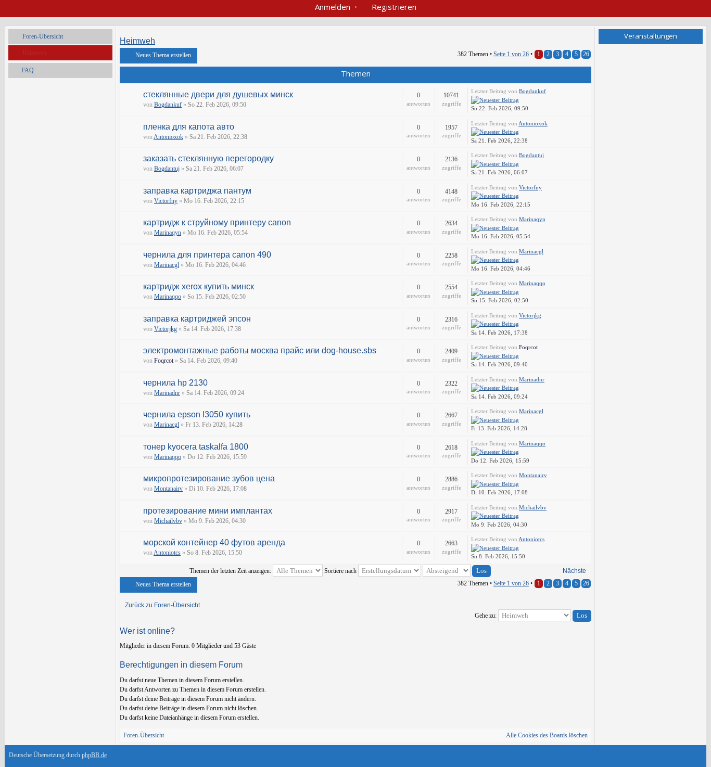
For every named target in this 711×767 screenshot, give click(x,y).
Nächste (574, 571)
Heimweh (34, 52)
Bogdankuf (168, 104)
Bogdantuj (167, 168)
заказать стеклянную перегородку (208, 158)
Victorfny (165, 200)
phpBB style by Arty (655, 757)
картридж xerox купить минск (198, 286)
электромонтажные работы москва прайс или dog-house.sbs (259, 350)
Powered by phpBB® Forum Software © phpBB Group (686, 757)
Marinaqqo (167, 296)
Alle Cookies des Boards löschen (547, 735)
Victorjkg (165, 329)
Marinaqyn (167, 232)
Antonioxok (168, 136)
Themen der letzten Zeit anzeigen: (231, 570)
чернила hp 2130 (175, 382)
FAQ (27, 70)
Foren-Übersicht (42, 36)
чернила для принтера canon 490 (207, 254)
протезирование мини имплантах (207, 510)
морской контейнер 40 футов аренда (214, 542)
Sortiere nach (341, 570)
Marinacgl (166, 265)
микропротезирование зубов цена (209, 478)
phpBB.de (94, 755)
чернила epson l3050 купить (196, 414)
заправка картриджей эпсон (197, 318)
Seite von (511, 54)
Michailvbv (168, 521)
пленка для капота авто (188, 126)
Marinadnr (167, 393)
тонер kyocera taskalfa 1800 (195, 446)
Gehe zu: (486, 615)
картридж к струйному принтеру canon (217, 222)
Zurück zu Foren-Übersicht (162, 605)
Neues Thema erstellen (163, 55)
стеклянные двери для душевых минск (218, 94)
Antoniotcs (167, 552)
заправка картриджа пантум (197, 190)
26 (586, 54)
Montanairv (168, 488)
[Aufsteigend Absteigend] (457, 570)
